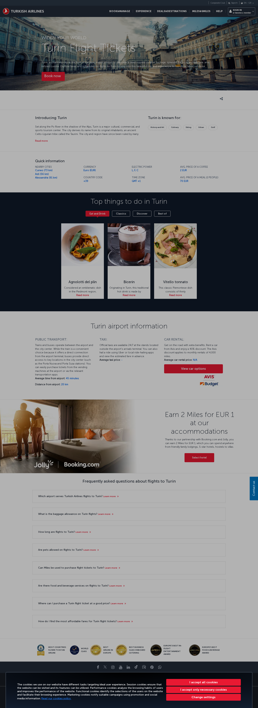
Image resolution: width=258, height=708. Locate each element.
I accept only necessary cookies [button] (203, 689)
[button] (203, 697)
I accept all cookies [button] (203, 682)
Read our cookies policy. (56, 698)
